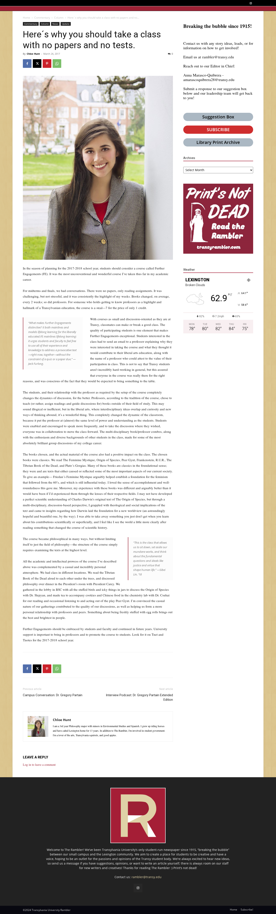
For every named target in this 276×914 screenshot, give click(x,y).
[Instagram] (250, 3)
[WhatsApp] (57, 63)
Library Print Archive (218, 142)
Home (26, 17)
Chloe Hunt (33, 53)
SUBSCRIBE (218, 129)
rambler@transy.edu (218, 56)
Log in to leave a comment (39, 765)
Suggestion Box (218, 117)
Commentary (42, 17)
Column (58, 17)
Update (65, 23)
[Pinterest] (47, 63)
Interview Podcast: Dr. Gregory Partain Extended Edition (139, 697)
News (55, 23)
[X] (37, 63)
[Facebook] (27, 63)
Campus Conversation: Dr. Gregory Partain (52, 695)
